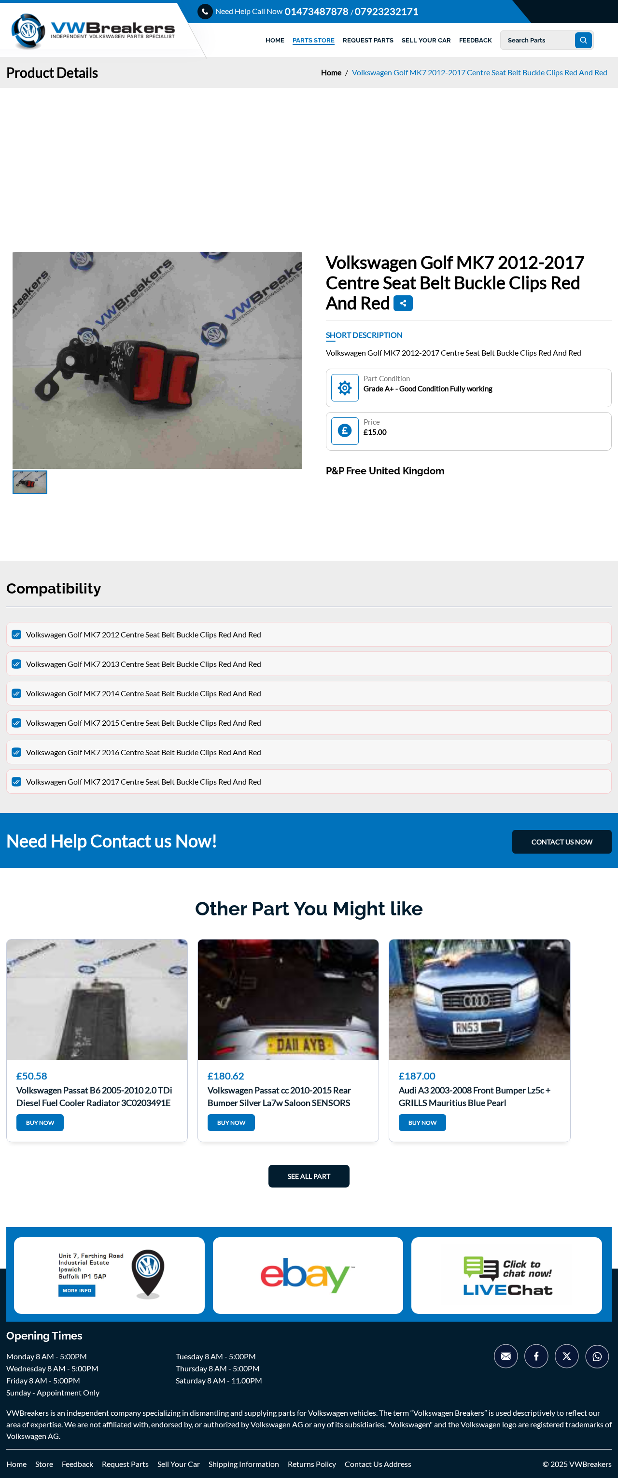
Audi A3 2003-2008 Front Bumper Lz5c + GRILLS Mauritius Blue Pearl (474, 1095)
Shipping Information (244, 1463)
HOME (275, 40)
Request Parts (125, 1463)
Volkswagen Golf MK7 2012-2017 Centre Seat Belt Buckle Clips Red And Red (479, 72)
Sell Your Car (178, 1463)
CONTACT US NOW (562, 842)
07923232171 (387, 11)
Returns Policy (312, 1463)
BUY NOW (40, 1122)
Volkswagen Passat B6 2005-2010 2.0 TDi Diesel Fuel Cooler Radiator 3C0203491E (94, 1095)
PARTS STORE (314, 40)
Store (44, 1463)
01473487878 (318, 11)
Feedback (77, 1463)
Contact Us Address (378, 1463)
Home (332, 72)
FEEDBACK (475, 40)
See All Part (309, 1176)
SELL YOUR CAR (426, 40)
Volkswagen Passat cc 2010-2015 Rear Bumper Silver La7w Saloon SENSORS (279, 1095)
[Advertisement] (309, 160)
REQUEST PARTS (368, 40)
